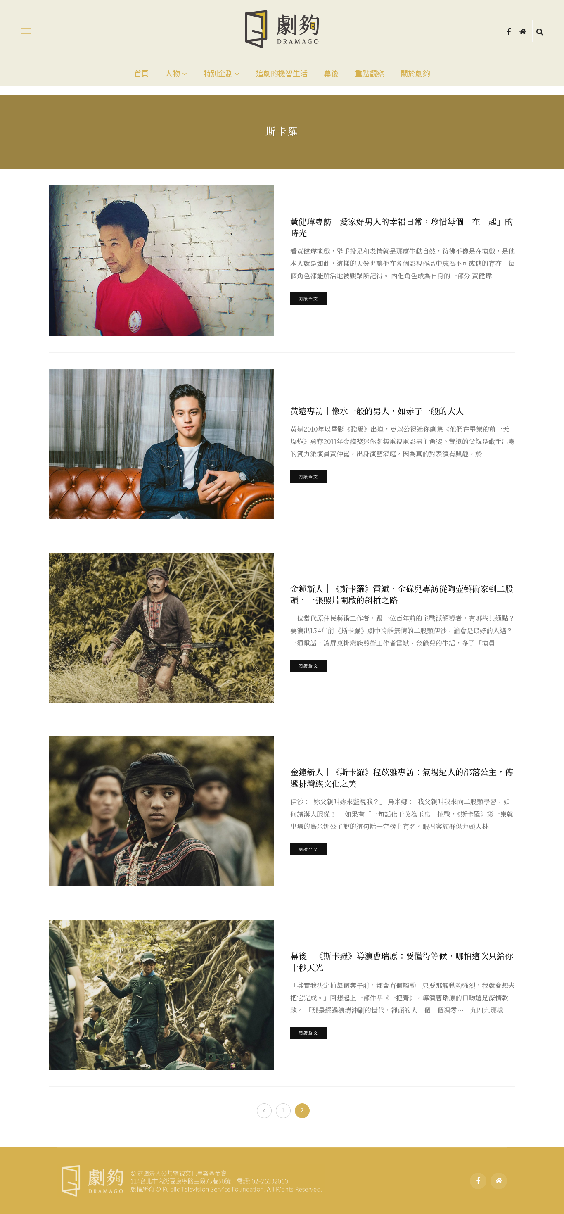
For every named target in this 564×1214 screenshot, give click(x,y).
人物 (172, 74)
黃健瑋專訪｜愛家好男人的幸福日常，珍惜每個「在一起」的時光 (401, 227)
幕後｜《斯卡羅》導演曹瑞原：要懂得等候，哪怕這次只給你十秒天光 (401, 961)
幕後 (331, 74)
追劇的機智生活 (281, 74)
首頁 (141, 74)
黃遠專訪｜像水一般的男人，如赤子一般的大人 (377, 411)
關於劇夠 (415, 74)
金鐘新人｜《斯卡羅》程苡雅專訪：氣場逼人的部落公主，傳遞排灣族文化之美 (401, 777)
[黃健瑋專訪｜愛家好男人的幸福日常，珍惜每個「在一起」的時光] (161, 260)
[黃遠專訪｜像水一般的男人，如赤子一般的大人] (161, 444)
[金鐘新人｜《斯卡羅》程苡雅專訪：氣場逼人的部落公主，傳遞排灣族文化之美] (161, 811)
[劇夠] (191, 1179)
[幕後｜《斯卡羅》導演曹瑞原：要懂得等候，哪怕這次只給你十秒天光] (161, 995)
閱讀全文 (308, 298)
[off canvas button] (26, 31)
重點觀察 (369, 74)
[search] (539, 31)
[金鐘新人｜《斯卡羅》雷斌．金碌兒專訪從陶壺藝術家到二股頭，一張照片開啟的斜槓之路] (161, 628)
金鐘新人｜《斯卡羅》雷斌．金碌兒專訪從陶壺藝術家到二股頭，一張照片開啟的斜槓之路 (401, 594)
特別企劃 (218, 74)
